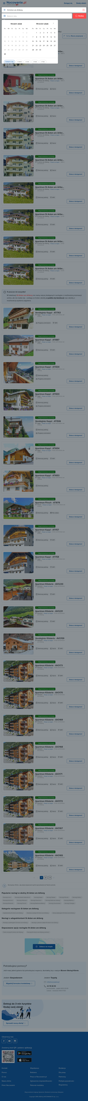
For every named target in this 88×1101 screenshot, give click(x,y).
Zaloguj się (68, 3)
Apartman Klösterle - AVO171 (48, 773)
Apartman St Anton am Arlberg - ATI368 (49, 243)
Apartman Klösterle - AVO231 (49, 611)
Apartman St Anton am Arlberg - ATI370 (49, 270)
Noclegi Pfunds (64, 897)
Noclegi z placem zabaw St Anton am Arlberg (45, 922)
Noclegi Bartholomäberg (37, 903)
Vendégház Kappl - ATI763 (48, 312)
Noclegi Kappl (38, 897)
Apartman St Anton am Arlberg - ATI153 (49, 161)
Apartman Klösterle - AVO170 (49, 692)
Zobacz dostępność (75, 66)
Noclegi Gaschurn (36, 900)
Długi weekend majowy (31, 1092)
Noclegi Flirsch (21, 903)
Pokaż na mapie (54, 81)
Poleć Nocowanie (8, 1085)
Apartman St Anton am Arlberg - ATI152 (49, 134)
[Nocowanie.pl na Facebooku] (4, 1041)
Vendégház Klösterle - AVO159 (49, 638)
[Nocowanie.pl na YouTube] (9, 1041)
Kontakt (4, 1068)
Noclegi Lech (7, 897)
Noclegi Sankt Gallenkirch (22, 897)
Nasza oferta (6, 1081)
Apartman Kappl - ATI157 (47, 529)
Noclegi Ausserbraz (54, 903)
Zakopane (60, 1092)
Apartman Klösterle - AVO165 (49, 855)
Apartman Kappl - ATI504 (47, 366)
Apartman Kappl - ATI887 (47, 339)
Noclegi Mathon (69, 900)
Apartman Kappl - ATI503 (47, 394)
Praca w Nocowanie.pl (38, 1076)
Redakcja (62, 1068)
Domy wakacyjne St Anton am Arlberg (63, 913)
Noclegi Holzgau (69, 903)
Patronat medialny (37, 1085)
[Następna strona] (53, 877)
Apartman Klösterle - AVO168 (49, 746)
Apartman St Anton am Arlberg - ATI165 (49, 107)
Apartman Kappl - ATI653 (47, 475)
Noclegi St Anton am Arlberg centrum (38, 932)
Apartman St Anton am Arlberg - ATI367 (49, 215)
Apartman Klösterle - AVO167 (49, 828)
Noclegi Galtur (77, 897)
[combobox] (42, 10)
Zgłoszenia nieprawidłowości (41, 1081)
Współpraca (34, 1068)
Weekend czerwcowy (51, 1092)
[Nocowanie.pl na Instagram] (15, 1041)
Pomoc (4, 1072)
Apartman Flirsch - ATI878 (47, 502)
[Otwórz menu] (4, 3)
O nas (4, 1076)
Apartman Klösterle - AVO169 (49, 719)
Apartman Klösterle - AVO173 (49, 665)
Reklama (33, 1072)
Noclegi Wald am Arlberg (53, 900)
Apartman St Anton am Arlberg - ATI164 (49, 80)
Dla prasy (62, 1072)
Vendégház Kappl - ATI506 (48, 421)
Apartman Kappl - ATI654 (47, 448)
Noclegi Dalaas (51, 897)
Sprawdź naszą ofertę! (14, 1023)
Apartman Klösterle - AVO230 (49, 583)
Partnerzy (62, 1076)
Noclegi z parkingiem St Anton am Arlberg (15, 922)
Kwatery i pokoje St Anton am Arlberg (38, 913)
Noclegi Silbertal (22, 900)
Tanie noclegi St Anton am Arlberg (13, 932)
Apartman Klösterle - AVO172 (49, 801)
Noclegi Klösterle (8, 903)
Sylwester (41, 1092)
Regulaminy (63, 1085)
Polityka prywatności (66, 1081)
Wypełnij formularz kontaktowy (18, 983)
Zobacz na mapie (46, 946)
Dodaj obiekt (81, 3)
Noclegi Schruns (8, 900)
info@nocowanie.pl (53, 982)
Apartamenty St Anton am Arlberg (13, 913)
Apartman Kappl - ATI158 (47, 556)
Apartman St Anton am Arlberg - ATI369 (49, 188)
